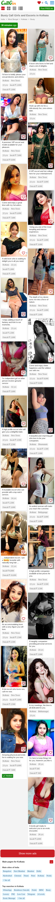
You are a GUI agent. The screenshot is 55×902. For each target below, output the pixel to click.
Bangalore (7, 871)
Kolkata (41, 876)
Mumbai (30, 871)
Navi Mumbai (19, 871)
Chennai (17, 876)
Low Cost (21, 894)
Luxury (6, 894)
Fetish (34, 890)
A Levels (41, 894)
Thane (26, 876)
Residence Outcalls (21, 890)
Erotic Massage (9, 898)
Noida (49, 876)
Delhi (39, 871)
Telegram (31, 894)
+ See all (6, 880)
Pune (33, 876)
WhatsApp (7, 890)
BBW (41, 890)
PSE (13, 894)
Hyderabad (7, 876)
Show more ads (27, 853)
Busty (48, 890)
